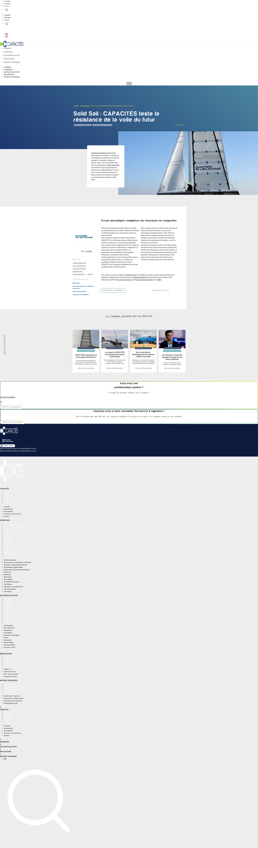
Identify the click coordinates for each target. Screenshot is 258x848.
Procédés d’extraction (11, 546)
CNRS (159, 280)
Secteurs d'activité (9, 595)
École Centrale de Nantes (144, 280)
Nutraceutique (9, 616)
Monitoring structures (79, 291)
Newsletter (7, 3)
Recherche (6, 9)
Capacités (4, 488)
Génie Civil (7, 536)
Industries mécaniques (12, 609)
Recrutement (8, 498)
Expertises (8, 52)
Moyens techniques (12, 62)
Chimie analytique (10, 524)
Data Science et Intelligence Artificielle (17, 527)
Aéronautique (8, 599)
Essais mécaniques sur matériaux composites (83, 287)
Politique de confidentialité (20, 448)
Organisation (8, 495)
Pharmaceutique (9, 619)
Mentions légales (5, 448)
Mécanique (76, 283)
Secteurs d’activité (12, 55)
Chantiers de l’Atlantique (99, 153)
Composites (8, 604)
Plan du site (32, 448)
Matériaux (7, 539)
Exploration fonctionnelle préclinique (16, 534)
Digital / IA (7, 658)
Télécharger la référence (113, 290)
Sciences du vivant (10, 665)
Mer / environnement (102, 125)
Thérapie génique (10, 553)
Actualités (7, 1)
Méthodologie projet (11, 692)
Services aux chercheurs (12, 500)
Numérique (7, 614)
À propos (7, 48)
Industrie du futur (83, 125)
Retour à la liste (179, 124)
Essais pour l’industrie (11, 684)
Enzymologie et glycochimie (13, 532)
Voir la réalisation (86, 368)
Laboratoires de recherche (13, 689)
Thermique (7, 556)
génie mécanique (113, 165)
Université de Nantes (124, 280)
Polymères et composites (81, 294)
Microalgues (8, 544)
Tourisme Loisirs (10, 621)
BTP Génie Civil (9, 602)
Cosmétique (8, 607)
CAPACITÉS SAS (131, 275)
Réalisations (9, 59)
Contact (6, 6)
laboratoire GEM (139, 277)
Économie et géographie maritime (15, 529)
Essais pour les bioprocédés (13, 687)
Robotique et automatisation (13, 551)
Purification (8, 548)
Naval (6, 612)
